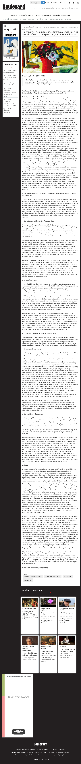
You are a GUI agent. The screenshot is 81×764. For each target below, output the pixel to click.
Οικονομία (23, 15)
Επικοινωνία (41, 755)
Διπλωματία (46, 15)
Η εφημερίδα (10, 27)
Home (24, 26)
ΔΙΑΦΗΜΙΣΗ (65, 8)
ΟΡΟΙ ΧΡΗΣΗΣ (74, 8)
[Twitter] (69, 3)
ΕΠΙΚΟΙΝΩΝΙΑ (57, 8)
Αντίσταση (63, 646)
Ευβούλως (68, 19)
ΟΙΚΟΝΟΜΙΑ (68, 577)
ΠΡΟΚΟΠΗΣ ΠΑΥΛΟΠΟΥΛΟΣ (33, 577)
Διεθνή (30, 15)
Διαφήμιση (51, 755)
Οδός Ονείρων (13, 19)
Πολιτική (13, 15)
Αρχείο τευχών (11, 58)
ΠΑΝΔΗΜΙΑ (28, 580)
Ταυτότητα (18, 755)
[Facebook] (74, 3)
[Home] (14, 6)
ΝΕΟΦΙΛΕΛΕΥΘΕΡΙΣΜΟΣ (52, 577)
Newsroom (10, 64)
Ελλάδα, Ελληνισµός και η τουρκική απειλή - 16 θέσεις (10, 94)
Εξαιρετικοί (31, 19)
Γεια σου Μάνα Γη (8, 85)
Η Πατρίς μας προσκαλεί (29, 608)
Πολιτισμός (65, 15)
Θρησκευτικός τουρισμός (56, 19)
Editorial (5, 19)
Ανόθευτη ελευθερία (9, 72)
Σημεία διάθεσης (29, 755)
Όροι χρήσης (62, 755)
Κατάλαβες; (6, 112)
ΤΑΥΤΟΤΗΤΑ (37, 8)
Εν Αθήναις (23, 19)
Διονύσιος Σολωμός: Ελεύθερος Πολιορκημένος (28, 648)
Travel (38, 19)
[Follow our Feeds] (78, 3)
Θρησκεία (56, 15)
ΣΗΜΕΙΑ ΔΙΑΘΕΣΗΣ (47, 8)
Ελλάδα (37, 15)
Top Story (44, 19)
